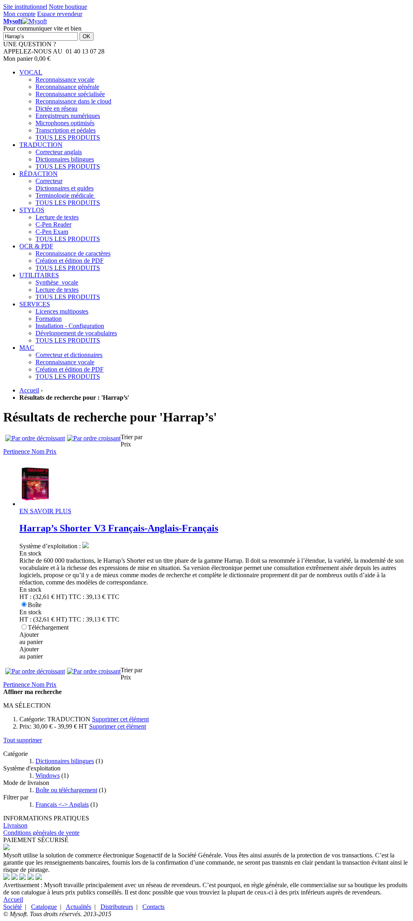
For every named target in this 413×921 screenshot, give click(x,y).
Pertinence (17, 451)
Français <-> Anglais (62, 804)
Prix (51, 451)
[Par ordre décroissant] (35, 438)
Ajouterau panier (31, 638)
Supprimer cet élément (120, 719)
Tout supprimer (22, 740)
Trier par (131, 437)
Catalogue (44, 906)
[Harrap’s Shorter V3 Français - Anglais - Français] (35, 503)
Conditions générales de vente (41, 832)
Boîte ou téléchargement (66, 790)
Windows (47, 775)
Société (12, 906)
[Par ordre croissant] (94, 438)
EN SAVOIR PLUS (45, 511)
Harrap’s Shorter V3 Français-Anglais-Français (118, 528)
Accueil (29, 390)
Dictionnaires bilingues (64, 761)
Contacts (153, 906)
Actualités (78, 906)
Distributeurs (116, 906)
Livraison (15, 825)
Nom (38, 451)
